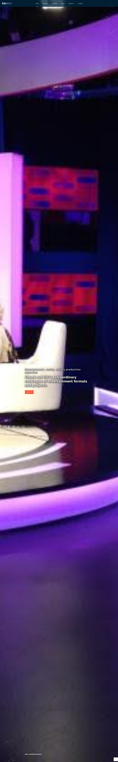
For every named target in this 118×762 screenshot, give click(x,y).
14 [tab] (38, 754)
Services (45, 3)
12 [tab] (36, 754)
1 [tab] (25, 754)
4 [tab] (28, 754)
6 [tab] (30, 754)
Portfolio (54, 3)
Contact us (40, 388)
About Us (71, 3)
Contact (80, 3)
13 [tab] (37, 754)
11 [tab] (35, 754)
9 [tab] (33, 754)
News (62, 3)
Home (37, 3)
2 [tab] (26, 754)
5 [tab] (29, 754)
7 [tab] (31, 754)
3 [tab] (27, 754)
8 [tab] (32, 754)
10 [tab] (34, 754)
